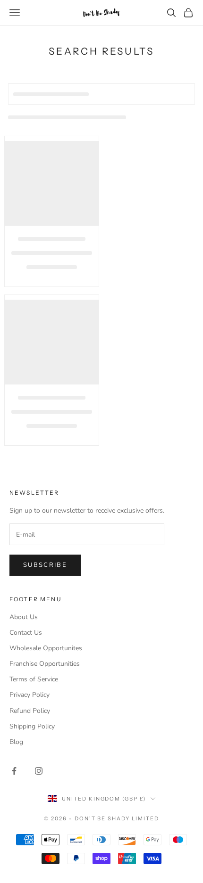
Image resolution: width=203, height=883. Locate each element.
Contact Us (25, 632)
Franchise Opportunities (44, 663)
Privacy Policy (29, 694)
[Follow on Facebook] (14, 771)
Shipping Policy (32, 726)
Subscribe (45, 565)
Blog (16, 741)
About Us (23, 617)
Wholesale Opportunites (45, 648)
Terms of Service (33, 679)
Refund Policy (29, 710)
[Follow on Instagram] (38, 771)
